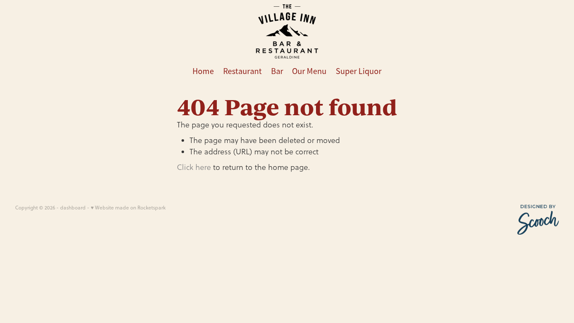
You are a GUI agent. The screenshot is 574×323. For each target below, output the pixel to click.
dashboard (73, 207)
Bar (277, 71)
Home (203, 71)
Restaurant (242, 71)
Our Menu (309, 71)
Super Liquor (359, 71)
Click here (194, 167)
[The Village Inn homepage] (287, 31)
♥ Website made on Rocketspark (128, 207)
